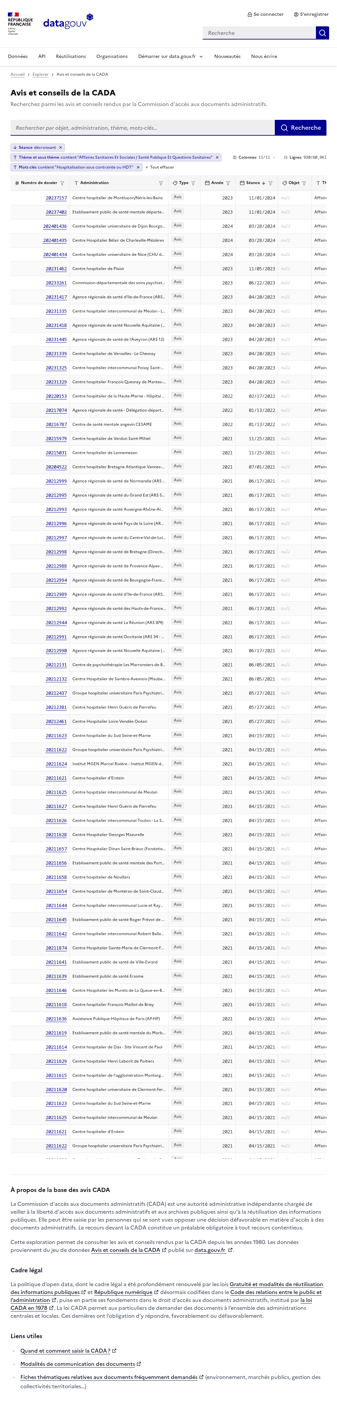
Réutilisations (71, 56)
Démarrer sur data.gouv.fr (167, 56)
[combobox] (266, 33)
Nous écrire (264, 56)
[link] (265, 14)
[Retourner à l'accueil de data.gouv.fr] (68, 23)
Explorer (41, 74)
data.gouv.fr (210, 1250)
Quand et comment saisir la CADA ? (65, 1351)
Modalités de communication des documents (77, 1364)
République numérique (123, 1292)
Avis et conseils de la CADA (125, 1250)
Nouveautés (227, 56)
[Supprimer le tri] (60, 147)
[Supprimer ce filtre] (217, 157)
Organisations (112, 56)
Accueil (18, 74)
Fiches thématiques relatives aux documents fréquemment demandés (108, 1377)
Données (18, 56)
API (41, 56)
